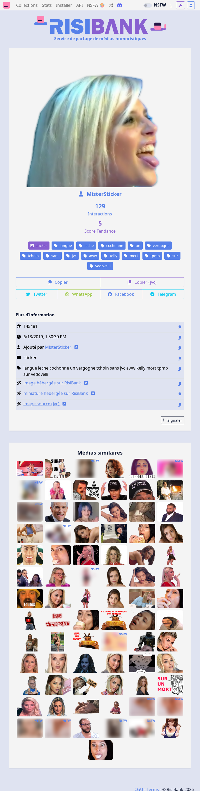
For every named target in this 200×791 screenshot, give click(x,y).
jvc (74, 255)
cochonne (114, 245)
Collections (27, 5)
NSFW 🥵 (96, 5)
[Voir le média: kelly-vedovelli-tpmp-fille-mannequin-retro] (58, 706)
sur (174, 255)
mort (133, 255)
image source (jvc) (41, 404)
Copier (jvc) (145, 282)
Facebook (124, 294)
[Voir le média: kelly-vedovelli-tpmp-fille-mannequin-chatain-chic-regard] (58, 685)
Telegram (166, 294)
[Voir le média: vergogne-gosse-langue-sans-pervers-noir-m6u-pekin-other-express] (114, 706)
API (79, 5)
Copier (61, 282)
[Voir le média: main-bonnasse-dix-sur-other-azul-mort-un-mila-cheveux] (114, 512)
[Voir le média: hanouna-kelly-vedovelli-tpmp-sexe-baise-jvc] (58, 490)
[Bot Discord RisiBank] (119, 5)
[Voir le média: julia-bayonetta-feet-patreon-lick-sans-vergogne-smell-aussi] (142, 706)
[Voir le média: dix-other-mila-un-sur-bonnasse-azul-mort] (114, 577)
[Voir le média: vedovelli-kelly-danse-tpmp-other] (86, 598)
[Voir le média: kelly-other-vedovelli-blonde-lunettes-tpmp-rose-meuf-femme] (58, 577)
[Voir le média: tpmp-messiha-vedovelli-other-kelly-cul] (30, 577)
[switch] (147, 5)
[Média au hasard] (111, 5)
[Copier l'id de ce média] (179, 327)
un (137, 245)
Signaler (174, 420)
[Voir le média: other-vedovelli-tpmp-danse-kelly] (170, 555)
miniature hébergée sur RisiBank (56, 393)
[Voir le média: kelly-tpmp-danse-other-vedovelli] (86, 577)
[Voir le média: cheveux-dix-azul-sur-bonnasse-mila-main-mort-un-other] (142, 577)
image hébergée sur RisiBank (52, 383)
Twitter (39, 294)
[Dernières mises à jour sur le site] (171, 5)
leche (88, 245)
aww (92, 255)
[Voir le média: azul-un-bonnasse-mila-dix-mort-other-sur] (114, 598)
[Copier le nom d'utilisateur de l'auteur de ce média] (179, 348)
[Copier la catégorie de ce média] (179, 358)
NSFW (160, 5)
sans (54, 255)
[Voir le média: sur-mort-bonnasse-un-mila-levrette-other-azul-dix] (86, 533)
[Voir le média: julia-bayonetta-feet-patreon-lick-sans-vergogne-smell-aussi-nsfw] (170, 706)
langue (65, 245)
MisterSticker (103, 193)
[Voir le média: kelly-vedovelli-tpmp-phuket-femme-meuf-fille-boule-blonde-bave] (58, 641)
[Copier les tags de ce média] (179, 369)
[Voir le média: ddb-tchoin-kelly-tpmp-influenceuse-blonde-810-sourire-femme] (30, 620)
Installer (64, 5)
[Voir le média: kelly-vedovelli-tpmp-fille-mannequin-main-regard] (114, 685)
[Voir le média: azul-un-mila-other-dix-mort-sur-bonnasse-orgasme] (142, 620)
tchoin (33, 255)
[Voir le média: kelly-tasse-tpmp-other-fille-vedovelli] (58, 598)
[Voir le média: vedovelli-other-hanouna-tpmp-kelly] (30, 706)
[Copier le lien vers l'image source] (179, 405)
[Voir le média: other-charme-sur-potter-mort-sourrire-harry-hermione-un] (86, 663)
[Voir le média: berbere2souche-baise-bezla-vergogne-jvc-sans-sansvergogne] (58, 620)
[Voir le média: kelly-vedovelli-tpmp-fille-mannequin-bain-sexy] (170, 663)
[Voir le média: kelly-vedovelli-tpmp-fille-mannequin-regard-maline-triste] (170, 641)
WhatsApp (81, 294)
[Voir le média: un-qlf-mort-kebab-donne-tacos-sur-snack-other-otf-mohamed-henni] (114, 620)
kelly (112, 255)
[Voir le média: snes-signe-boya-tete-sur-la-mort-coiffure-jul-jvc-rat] (30, 685)
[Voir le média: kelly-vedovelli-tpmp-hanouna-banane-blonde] (170, 577)
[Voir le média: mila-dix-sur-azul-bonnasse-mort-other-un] (170, 533)
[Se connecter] (191, 5)
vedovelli (102, 265)
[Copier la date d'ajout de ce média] (179, 338)
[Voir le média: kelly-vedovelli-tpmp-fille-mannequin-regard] (58, 663)
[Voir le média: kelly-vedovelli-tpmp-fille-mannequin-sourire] (30, 663)
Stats (47, 5)
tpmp (154, 255)
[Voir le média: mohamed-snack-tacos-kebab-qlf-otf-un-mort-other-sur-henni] (86, 641)
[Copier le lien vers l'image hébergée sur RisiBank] (179, 384)
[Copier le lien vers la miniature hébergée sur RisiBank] (179, 394)
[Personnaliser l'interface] (180, 5)
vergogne (161, 245)
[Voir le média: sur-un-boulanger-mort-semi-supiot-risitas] (86, 706)
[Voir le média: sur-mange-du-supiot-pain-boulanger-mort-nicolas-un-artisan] (170, 490)
